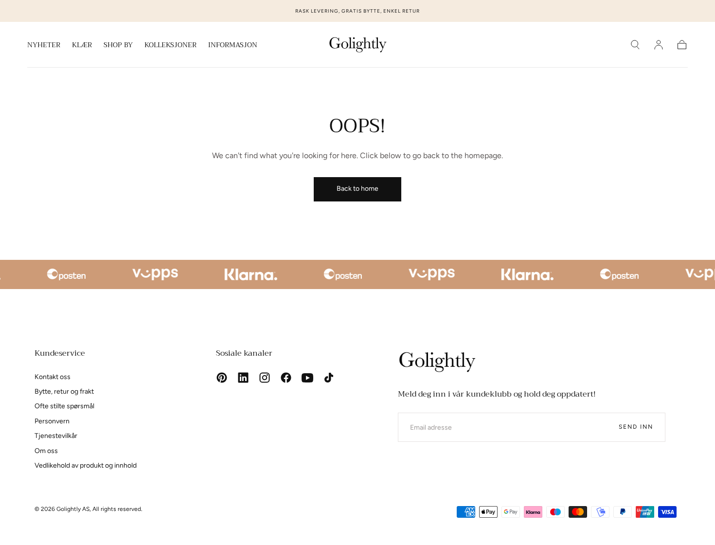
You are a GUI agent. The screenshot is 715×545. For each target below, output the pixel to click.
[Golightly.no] (437, 362)
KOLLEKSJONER (170, 46)
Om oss (46, 451)
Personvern (52, 421)
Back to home (357, 188)
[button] (635, 45)
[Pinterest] (221, 377)
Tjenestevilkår (56, 436)
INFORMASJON (232, 46)
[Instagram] (264, 377)
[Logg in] (658, 45)
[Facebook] (286, 377)
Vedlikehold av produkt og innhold (86, 465)
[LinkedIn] (243, 377)
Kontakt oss (53, 377)
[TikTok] (329, 377)
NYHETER (43, 46)
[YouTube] (307, 377)
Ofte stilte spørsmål (64, 406)
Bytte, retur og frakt (64, 391)
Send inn (636, 426)
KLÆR (82, 46)
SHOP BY (118, 46)
